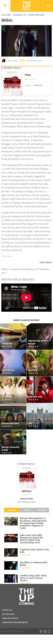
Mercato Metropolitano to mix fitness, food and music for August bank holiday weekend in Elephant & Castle (33, 523)
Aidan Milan (12, 60)
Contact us (7, 610)
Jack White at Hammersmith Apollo (34, 563)
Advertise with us (10, 618)
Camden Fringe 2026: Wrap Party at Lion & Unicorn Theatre (33, 578)
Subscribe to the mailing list (15, 622)
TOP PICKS (42, 510)
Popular (11, 510)
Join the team (8, 614)
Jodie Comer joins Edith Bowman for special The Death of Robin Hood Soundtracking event (31, 539)
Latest (26, 510)
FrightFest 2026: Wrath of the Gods (34, 550)
